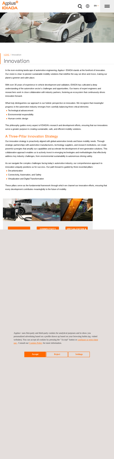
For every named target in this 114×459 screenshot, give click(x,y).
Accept (35, 354)
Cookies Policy (35, 343)
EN (95, 6)
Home (6, 54)
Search (80, 6)
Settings (79, 354)
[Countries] (87, 6)
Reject (57, 354)
